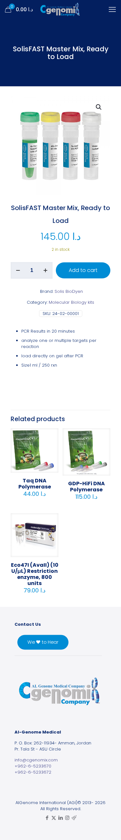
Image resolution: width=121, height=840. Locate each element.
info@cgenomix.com (36, 760)
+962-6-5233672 (33, 772)
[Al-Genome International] (60, 10)
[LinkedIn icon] (60, 817)
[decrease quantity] (18, 270)
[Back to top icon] (108, 827)
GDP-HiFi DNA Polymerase (86, 486)
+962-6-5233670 (33, 766)
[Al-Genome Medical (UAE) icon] (74, 817)
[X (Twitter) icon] (53, 817)
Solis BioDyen (69, 291)
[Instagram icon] (67, 817)
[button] (99, 107)
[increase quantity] (45, 270)
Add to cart (83, 270)
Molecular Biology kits (71, 302)
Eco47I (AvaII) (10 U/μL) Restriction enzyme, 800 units (34, 574)
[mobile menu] (112, 9)
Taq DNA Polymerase (34, 483)
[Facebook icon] (47, 817)
